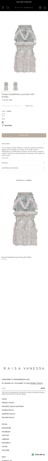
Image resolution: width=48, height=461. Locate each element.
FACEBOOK (6, 432)
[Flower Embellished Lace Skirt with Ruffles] (24, 219)
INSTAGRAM (6, 428)
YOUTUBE (5, 450)
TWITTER (5, 435)
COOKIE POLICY (8, 410)
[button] (7, 7)
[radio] (3, 114)
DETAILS (5, 163)
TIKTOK (4, 446)
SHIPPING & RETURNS (10, 168)
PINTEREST (6, 443)
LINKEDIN (5, 439)
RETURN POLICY (8, 417)
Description (6, 144)
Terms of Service (15, 394)
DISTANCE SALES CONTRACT (13, 406)
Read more (5, 158)
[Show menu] (3, 7)
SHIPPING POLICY (8, 414)
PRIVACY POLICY (36, 383)
